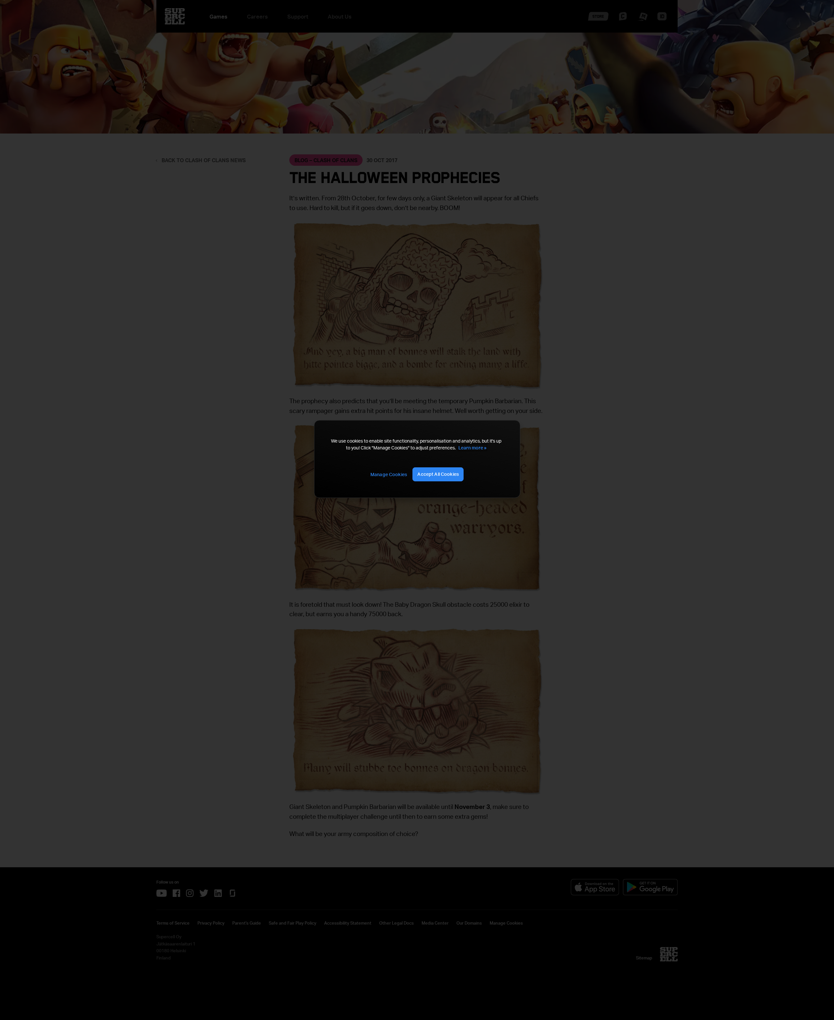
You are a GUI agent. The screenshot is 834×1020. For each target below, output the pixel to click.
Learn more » (472, 447)
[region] (417, 459)
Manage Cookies (388, 474)
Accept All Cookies (438, 474)
